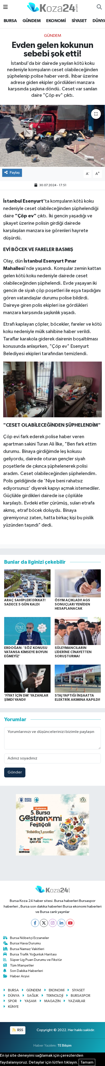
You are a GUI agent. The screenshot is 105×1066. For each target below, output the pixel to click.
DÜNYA (14, 995)
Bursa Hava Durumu (25, 943)
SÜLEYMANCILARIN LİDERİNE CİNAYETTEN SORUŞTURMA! (73, 652)
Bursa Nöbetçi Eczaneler (29, 938)
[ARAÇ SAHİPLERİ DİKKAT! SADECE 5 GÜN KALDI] (27, 583)
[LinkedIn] (61, 923)
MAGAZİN (52, 1001)
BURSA (10, 21)
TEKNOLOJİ (54, 995)
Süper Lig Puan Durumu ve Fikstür (36, 960)
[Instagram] (53, 923)
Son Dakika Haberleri (26, 971)
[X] (44, 923)
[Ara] (99, 7)
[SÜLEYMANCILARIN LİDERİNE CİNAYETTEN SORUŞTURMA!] (78, 631)
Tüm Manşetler (22, 965)
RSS (20, 1030)
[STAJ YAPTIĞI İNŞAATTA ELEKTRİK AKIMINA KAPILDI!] (78, 678)
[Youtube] (70, 923)
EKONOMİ (56, 21)
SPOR (12, 1001)
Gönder (15, 772)
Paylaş (15, 172)
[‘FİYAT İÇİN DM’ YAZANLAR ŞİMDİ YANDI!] (27, 678)
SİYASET (79, 21)
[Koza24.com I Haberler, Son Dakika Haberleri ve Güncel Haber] (52, 7)
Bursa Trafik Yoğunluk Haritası (33, 954)
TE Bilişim (64, 1045)
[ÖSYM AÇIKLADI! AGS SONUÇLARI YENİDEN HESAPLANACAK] (78, 583)
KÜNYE (13, 1007)
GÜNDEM (31, 21)
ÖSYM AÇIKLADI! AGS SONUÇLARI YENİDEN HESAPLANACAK (72, 604)
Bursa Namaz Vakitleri (27, 949)
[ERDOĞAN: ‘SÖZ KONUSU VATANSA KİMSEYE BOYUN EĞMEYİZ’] (27, 631)
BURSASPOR (80, 995)
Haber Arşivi (19, 976)
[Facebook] (35, 923)
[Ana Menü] (5, 7)
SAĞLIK (32, 995)
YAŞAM (30, 1001)
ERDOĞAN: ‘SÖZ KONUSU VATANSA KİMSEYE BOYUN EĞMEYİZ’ (26, 652)
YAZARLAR (76, 1001)
